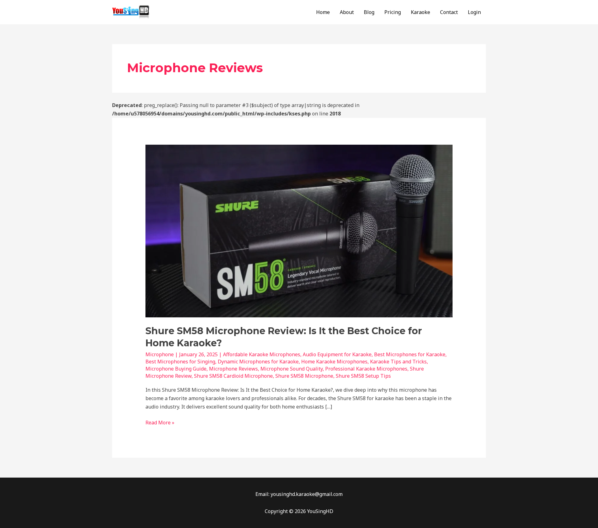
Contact (449, 12)
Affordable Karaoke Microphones (261, 354)
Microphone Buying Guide (175, 368)
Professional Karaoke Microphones (366, 368)
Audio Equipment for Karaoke (337, 354)
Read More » (159, 422)
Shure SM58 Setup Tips (363, 375)
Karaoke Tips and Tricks (398, 361)
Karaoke (420, 12)
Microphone (159, 354)
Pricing (392, 12)
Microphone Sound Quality (291, 368)
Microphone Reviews (233, 368)
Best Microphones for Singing (180, 361)
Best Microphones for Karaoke (409, 354)
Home (323, 12)
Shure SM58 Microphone (304, 375)
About (347, 12)
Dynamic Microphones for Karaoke (258, 361)
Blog (369, 12)
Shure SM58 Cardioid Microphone (233, 375)
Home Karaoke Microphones (334, 361)
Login (474, 12)
